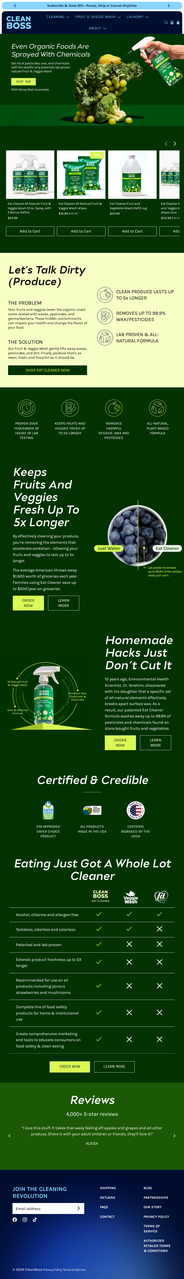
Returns (107, 1198)
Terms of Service (74, 1269)
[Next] (168, 5)
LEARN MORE (63, 603)
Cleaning (56, 17)
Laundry (135, 17)
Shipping (108, 1188)
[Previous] (15, 5)
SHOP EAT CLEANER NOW (47, 370)
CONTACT (107, 1217)
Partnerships (156, 1198)
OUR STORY (153, 1207)
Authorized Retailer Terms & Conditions (157, 1246)
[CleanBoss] (19, 22)
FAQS (104, 1207)
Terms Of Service (152, 1228)
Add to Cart (30, 231)
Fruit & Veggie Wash (95, 17)
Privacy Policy (156, 1217)
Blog (148, 1188)
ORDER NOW (28, 603)
